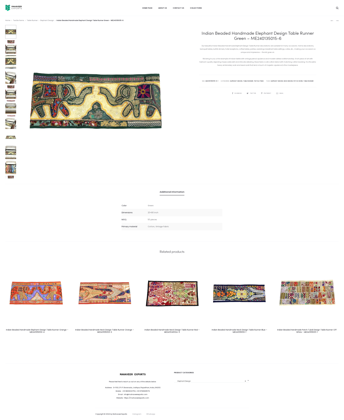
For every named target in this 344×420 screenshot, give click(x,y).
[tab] (172, 192)
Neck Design (288, 81)
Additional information (172, 191)
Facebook (238, 93)
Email (281, 93)
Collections (196, 8)
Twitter (253, 93)
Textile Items (18, 20)
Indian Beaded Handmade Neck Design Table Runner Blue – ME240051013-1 (239, 330)
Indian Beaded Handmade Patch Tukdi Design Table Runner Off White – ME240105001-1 (307, 330)
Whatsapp (150, 414)
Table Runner (32, 20)
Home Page (147, 8)
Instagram (136, 414)
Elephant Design (47, 20)
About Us (162, 8)
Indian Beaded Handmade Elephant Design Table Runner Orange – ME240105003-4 (37, 330)
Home (7, 20)
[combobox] (211, 380)
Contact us (178, 8)
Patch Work (298, 81)
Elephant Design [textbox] (210, 381)
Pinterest (268, 93)
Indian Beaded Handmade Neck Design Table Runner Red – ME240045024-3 (172, 330)
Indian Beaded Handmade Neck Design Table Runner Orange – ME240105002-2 (104, 330)
